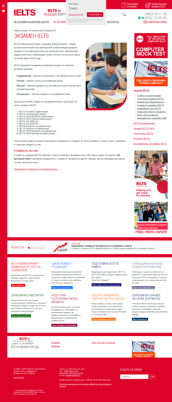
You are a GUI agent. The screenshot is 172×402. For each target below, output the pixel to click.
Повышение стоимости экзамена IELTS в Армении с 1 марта (101, 246)
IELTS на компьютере (144, 123)
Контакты (113, 21)
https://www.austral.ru (21, 316)
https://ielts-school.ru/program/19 (106, 285)
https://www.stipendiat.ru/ (143, 288)
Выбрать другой (76, 14)
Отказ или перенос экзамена (151, 112)
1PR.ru (32, 373)
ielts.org (32, 390)
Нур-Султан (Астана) (103, 342)
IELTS (25, 12)
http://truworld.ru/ (140, 319)
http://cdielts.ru (18, 285)
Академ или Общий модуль (150, 102)
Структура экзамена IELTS (150, 99)
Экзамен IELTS (50, 30)
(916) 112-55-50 (155, 18)
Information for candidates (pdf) (151, 118)
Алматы (55, 342)
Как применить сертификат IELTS (150, 144)
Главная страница (21, 30)
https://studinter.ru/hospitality (64, 325)
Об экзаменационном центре (31, 21)
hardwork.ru (31, 371)
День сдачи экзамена (147, 115)
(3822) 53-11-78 (155, 14)
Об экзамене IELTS (63, 21)
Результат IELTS (142, 139)
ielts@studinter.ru (73, 375)
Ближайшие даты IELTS (149, 108)
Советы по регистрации (149, 95)
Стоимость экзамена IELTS (150, 105)
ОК (152, 376)
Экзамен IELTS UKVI (144, 128)
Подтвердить (95, 14)
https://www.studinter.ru (62, 288)
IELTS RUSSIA (55, 12)
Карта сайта (19, 377)
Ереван (55, 346)
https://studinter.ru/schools (103, 319)
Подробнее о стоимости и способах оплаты (35, 169)
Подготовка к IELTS (143, 133)
